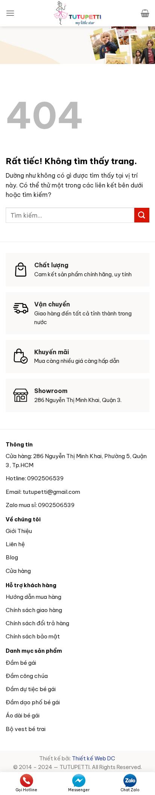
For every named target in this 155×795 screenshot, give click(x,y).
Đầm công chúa (27, 675)
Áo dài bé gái (23, 715)
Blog (12, 557)
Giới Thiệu (19, 531)
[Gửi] (141, 215)
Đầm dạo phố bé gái (33, 702)
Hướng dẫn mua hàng (33, 596)
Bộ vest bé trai (26, 729)
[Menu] (10, 13)
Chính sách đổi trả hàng (37, 623)
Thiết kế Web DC (94, 758)
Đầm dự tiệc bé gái (31, 689)
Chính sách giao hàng (34, 610)
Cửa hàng (18, 570)
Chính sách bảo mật (33, 636)
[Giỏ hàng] (145, 13)
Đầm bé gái (21, 662)
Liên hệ (15, 544)
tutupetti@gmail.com (51, 491)
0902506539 (45, 478)
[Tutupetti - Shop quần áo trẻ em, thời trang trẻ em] (77, 13)
